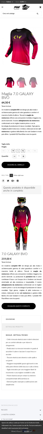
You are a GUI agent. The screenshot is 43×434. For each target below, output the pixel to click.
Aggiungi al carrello (15, 165)
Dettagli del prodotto (14, 327)
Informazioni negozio (9, 405)
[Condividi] (3, 180)
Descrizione (10, 319)
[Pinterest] (17, 180)
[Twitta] (8, 180)
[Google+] (13, 180)
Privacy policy (16, 431)
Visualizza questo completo (18, 306)
